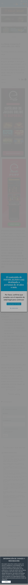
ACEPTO (6, 581)
